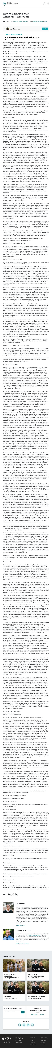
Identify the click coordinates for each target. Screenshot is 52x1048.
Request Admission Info (43, 1038)
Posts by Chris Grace (20, 925)
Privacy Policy (33, 1044)
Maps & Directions (18, 1042)
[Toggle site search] (44, 4)
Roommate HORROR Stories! (9, 997)
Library (32, 1040)
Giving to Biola (43, 1040)
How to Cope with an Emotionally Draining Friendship (10, 976)
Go (22, 1012)
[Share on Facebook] (9, 894)
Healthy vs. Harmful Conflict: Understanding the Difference (36, 976)
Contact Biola (33, 1037)
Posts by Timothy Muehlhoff (22, 943)
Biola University (6, 1038)
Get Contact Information (37, 1014)
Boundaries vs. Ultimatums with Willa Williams (37, 997)
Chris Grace (15, 21)
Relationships (40, 21)
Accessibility (42, 1044)
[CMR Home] (10, 4)
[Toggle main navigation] (48, 4)
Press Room (42, 1042)
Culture (45, 21)
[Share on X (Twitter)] (12, 894)
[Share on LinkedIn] (16, 894)
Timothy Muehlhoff (23, 21)
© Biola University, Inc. (6, 1041)
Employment (33, 1042)
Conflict (35, 21)
